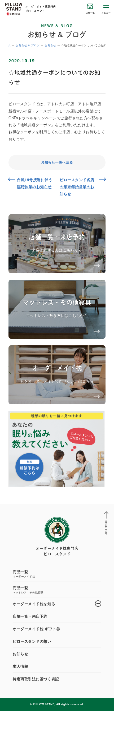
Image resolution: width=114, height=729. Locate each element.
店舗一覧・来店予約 (30, 616)
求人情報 (20, 666)
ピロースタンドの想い (32, 641)
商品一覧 (24, 573)
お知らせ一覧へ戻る (57, 162)
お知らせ (20, 653)
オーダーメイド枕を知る (34, 603)
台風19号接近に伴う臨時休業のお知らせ (34, 183)
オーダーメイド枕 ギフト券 (36, 628)
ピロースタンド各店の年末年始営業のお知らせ (77, 186)
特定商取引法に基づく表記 (36, 678)
